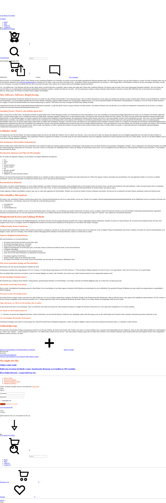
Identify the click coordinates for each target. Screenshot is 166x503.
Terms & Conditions (10, 380)
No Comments (73, 77)
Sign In (2, 500)
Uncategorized (4, 58)
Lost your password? (6, 407)
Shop (5, 24)
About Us (7, 25)
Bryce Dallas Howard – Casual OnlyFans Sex (18, 373)
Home (6, 22)
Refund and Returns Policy (12, 381)
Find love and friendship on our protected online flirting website (19, 356)
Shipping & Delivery (10, 383)
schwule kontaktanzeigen (27, 82)
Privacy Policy (8, 378)
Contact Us (7, 27)
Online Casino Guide (8, 365)
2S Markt (3, 19)
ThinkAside (35, 386)
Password (3, 397)
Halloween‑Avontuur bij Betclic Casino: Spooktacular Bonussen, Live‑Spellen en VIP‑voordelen (37, 369)
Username (3, 393)
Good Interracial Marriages (8, 355)
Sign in (3, 404)
